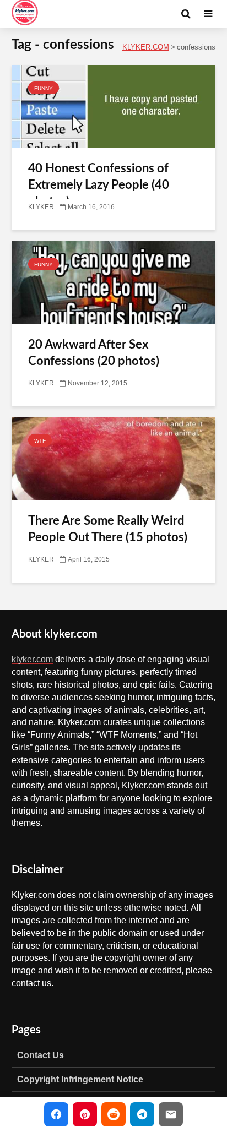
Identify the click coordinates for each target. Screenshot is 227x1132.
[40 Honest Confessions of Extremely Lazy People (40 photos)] (113, 106)
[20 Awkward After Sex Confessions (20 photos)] (113, 283)
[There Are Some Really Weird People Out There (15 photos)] (113, 459)
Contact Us (40, 1055)
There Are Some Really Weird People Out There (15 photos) (107, 529)
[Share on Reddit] (113, 1114)
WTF (40, 440)
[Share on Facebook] (56, 1114)
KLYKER (41, 207)
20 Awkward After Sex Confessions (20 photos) (93, 353)
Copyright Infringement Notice (80, 1079)
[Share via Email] (171, 1114)
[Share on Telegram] (142, 1114)
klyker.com (32, 659)
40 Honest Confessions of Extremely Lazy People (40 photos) (98, 185)
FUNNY (43, 88)
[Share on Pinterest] (85, 1114)
